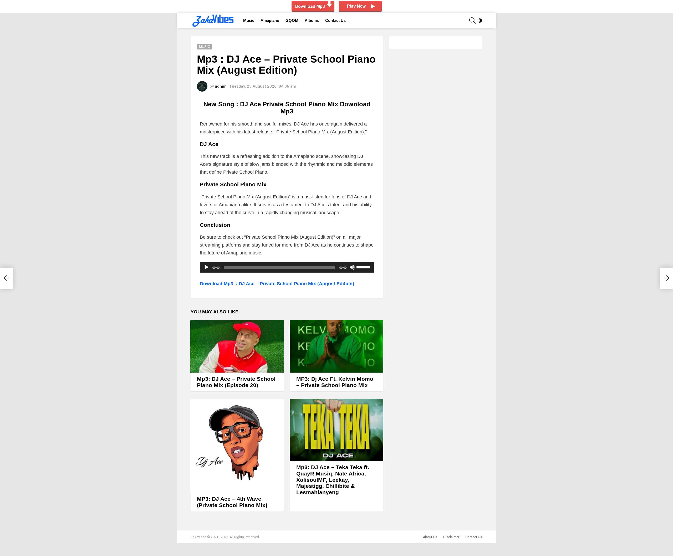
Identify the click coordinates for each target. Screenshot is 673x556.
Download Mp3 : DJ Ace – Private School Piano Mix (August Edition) (277, 283)
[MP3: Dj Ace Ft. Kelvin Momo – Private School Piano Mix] (336, 346)
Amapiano (270, 20)
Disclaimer (451, 537)
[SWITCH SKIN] (480, 20)
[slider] (363, 267)
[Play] (206, 267)
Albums (312, 20)
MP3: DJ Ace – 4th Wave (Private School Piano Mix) (232, 502)
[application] (287, 267)
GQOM (291, 20)
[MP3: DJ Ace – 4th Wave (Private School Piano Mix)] (237, 446)
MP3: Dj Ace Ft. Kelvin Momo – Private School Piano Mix (334, 382)
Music (248, 20)
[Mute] (352, 267)
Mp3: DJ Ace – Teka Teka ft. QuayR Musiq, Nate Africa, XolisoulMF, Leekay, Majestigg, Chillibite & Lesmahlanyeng (332, 479)
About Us (430, 537)
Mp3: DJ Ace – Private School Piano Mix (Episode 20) (236, 382)
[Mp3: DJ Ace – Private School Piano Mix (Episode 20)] (237, 346)
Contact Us (335, 20)
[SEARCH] (472, 20)
